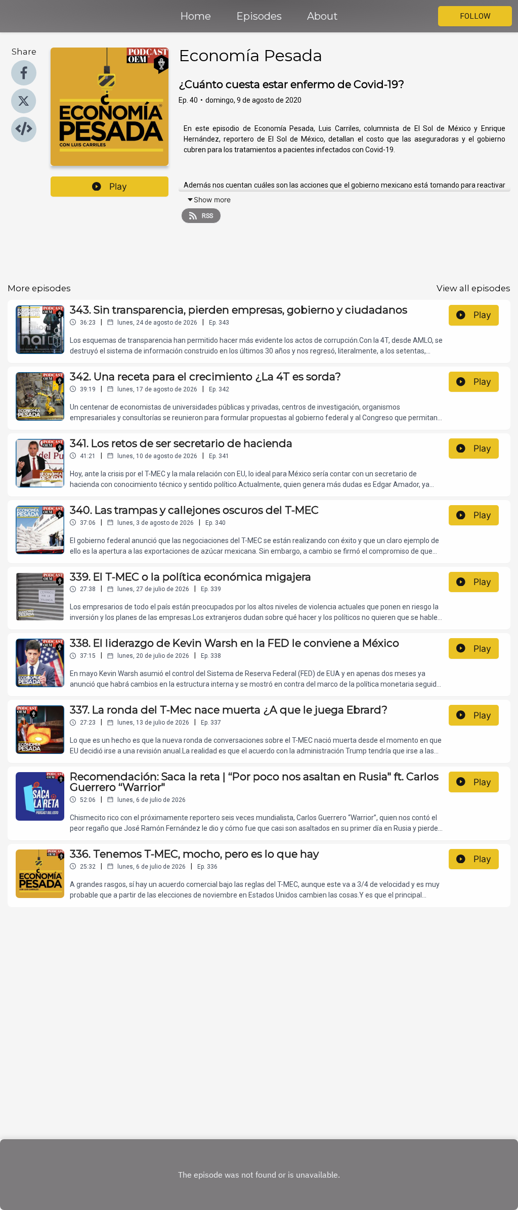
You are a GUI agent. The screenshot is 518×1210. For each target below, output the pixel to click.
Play (118, 186)
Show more (212, 199)
